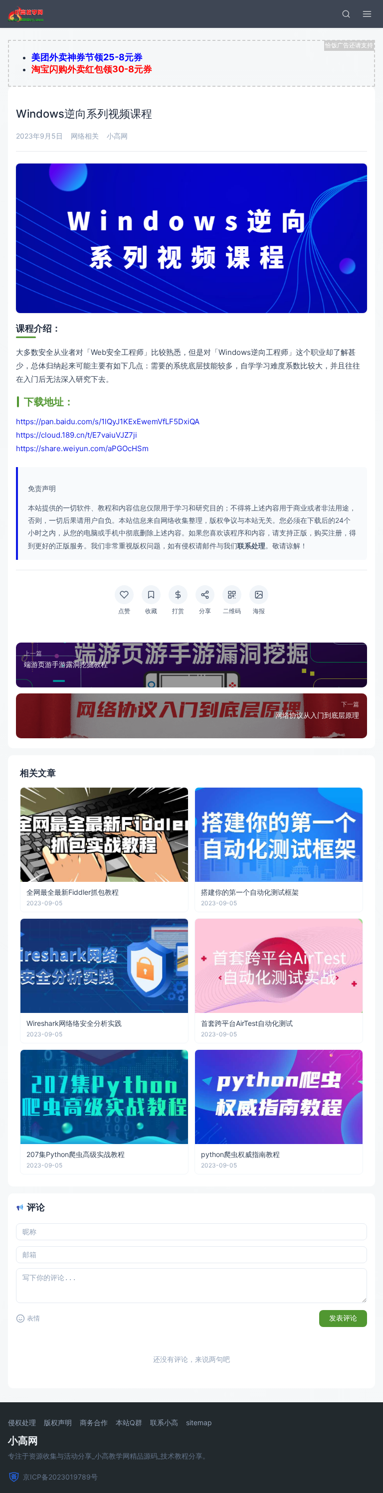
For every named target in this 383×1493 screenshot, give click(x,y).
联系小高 (164, 1423)
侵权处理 (22, 1423)
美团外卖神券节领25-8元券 (87, 57)
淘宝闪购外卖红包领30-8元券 (91, 69)
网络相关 (85, 136)
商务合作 (94, 1423)
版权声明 (58, 1423)
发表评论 (343, 1318)
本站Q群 (129, 1423)
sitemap (199, 1423)
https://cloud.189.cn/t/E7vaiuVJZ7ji (76, 435)
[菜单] (367, 14)
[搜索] (346, 14)
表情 (33, 1318)
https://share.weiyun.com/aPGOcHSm (82, 448)
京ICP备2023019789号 (60, 1477)
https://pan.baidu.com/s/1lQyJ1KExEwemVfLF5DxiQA (107, 421)
